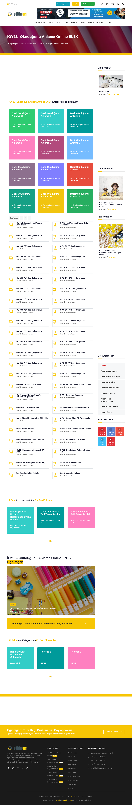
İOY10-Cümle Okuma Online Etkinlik (75, 429)
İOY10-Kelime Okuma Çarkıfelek (30, 439)
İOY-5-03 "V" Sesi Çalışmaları (72, 363)
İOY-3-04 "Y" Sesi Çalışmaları (72, 310)
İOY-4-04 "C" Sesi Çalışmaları (72, 342)
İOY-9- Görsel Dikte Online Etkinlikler (32, 418)
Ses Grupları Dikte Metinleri (28, 473)
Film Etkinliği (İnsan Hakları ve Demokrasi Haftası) (111, 252)
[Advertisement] (51, 77)
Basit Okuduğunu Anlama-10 (21, 195)
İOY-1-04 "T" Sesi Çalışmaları (72, 246)
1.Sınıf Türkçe (106, 412)
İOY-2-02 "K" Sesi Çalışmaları (72, 267)
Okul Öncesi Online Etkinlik (54, 754)
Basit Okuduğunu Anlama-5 (50, 141)
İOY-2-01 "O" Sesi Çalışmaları (29, 267)
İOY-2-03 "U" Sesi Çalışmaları (29, 278)
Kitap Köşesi (72, 765)
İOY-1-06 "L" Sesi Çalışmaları (72, 257)
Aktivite (99, 23)
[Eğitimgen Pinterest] (123, 4)
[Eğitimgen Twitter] (118, 4)
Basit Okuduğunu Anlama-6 (79, 141)
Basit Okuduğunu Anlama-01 (21, 114)
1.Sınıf (65, 23)
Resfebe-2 (76, 651)
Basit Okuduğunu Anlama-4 (21, 141)
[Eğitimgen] (17, 749)
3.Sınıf (81, 23)
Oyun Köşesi (112, 205)
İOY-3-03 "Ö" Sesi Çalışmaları (29, 310)
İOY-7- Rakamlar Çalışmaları (72, 395)
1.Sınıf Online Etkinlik (109, 407)
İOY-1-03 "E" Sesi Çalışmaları (29, 246)
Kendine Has (67, 800)
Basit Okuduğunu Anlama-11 (50, 195)
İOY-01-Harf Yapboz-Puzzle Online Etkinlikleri (74, 224)
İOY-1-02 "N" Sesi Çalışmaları (72, 235)
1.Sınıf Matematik (108, 393)
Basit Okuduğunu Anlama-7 (21, 168)
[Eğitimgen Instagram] (107, 4)
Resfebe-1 (46, 651)
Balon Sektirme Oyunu (108, 202)
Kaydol (75, 4)
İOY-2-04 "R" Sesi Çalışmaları (72, 278)
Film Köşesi (112, 255)
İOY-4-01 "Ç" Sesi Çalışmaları (29, 331)
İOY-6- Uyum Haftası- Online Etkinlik (75, 384)
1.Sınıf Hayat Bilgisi (108, 382)
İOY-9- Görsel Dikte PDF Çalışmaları (75, 418)
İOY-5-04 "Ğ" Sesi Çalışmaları (29, 374)
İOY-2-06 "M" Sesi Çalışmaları (73, 289)
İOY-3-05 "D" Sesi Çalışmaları (29, 321)
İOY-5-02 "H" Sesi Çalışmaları (29, 363)
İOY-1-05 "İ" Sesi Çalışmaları (28, 257)
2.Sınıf (73, 23)
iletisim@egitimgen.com (17, 4)
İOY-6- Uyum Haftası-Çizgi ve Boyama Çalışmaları (28, 396)
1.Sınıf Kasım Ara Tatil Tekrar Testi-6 (20, 513)
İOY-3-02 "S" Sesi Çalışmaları (72, 299)
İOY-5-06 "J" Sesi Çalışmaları (28, 384)
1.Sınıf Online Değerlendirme (107, 400)
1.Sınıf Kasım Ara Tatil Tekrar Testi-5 (50, 513)
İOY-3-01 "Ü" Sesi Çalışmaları (29, 299)
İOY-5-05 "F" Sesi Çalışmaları (72, 374)
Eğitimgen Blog (40, 23)
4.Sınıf (90, 23)
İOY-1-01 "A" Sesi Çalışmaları (29, 235)
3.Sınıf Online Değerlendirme (55, 774)
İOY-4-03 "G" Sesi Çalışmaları (29, 342)
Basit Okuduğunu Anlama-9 (79, 168)
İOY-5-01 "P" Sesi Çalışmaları (72, 352)
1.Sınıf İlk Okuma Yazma (29, 44)
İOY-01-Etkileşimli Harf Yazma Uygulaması (29, 224)
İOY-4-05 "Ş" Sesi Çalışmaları (29, 352)
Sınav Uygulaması (63, 4)
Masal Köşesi (72, 769)
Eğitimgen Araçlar (74, 776)
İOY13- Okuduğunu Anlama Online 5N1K (54, 44)
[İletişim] (81, 13)
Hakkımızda (72, 784)
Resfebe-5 (15, 651)
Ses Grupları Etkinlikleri (70, 473)
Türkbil (57, 800)
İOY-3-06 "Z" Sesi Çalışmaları (72, 321)
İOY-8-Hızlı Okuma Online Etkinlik (74, 407)
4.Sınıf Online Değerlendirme (55, 780)
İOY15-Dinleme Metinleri (70, 462)
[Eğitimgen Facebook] (102, 4)
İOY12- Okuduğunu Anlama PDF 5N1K (30, 451)
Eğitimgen (14, 44)
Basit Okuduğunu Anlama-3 (79, 114)
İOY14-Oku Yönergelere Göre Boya (31, 462)
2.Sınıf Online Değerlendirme (55, 767)
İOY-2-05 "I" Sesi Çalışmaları (28, 289)
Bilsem (109, 23)
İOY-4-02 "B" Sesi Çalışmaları (72, 331)
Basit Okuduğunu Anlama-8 (50, 168)
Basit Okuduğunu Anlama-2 (50, 114)
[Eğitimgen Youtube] (112, 4)
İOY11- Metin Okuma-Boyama (72, 439)
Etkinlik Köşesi (72, 753)
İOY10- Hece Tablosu (25, 429)
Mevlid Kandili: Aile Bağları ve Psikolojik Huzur (110, 92)
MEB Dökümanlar (88, 4)
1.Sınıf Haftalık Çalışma (110, 377)
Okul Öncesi (54, 23)
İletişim (70, 788)
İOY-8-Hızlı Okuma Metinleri (28, 407)
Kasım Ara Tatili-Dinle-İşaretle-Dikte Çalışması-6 (81, 514)
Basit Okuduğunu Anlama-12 (79, 195)
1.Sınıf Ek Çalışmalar (109, 371)
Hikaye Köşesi (72, 761)
